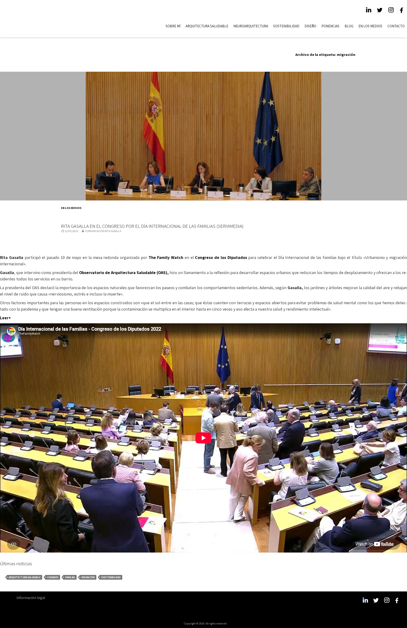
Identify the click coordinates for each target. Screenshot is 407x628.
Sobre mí (173, 26)
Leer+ (5, 317)
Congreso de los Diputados (221, 257)
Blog (349, 26)
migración (88, 577)
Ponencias (330, 26)
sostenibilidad (111, 577)
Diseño (310, 26)
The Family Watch (166, 257)
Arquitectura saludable (25, 577)
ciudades (52, 577)
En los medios (370, 26)
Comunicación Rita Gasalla (103, 231)
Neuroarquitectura (250, 26)
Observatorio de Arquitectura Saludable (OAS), (124, 272)
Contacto (396, 26)
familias (70, 577)
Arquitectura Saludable (207, 26)
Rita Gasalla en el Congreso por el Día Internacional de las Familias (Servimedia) (152, 226)
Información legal (30, 597)
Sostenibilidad (286, 26)
